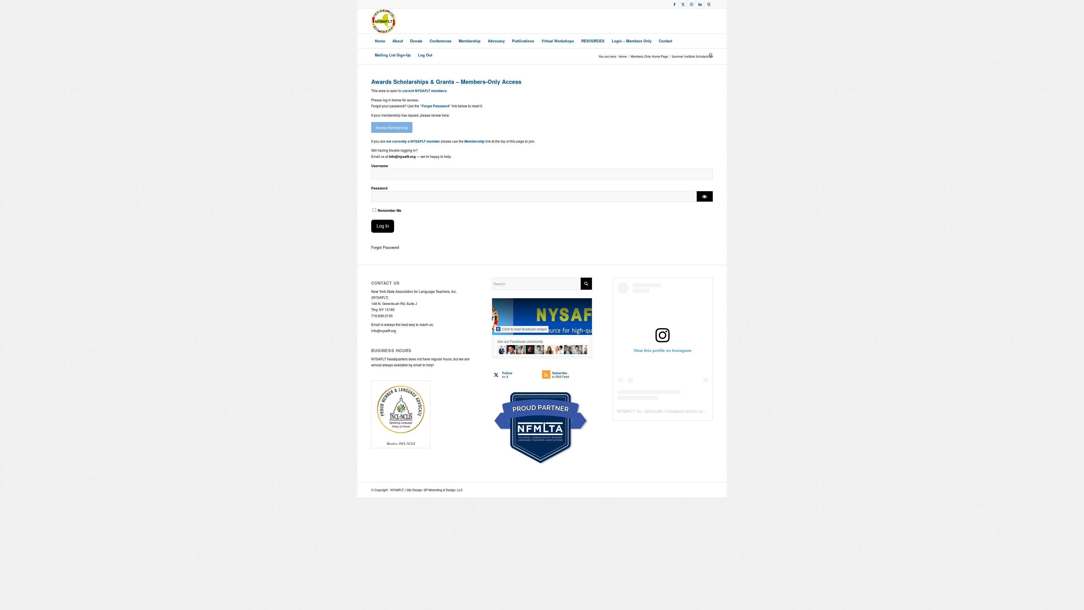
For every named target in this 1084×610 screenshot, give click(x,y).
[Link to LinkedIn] (700, 4)
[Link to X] (683, 4)
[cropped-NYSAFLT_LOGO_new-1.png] (383, 21)
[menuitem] (380, 41)
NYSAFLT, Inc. (630, 411)
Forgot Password (385, 247)
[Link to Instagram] (691, 4)
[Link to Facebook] (674, 4)
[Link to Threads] (708, 4)
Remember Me (389, 210)
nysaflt (655, 411)
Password (379, 188)
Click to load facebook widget (524, 329)
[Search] (709, 55)
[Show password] (705, 196)
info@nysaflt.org (383, 330)
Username (379, 166)
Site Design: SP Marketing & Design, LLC (434, 489)
